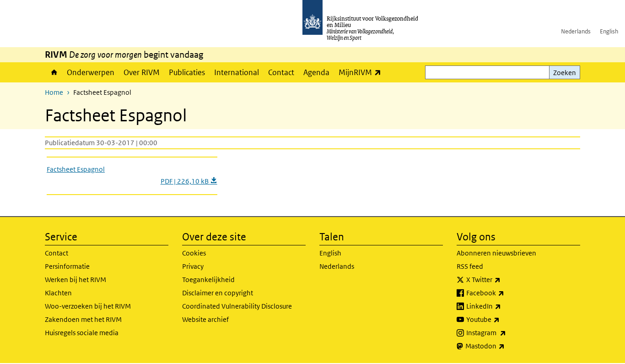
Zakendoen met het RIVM (83, 319)
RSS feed (470, 266)
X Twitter (503, 279)
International (236, 72)
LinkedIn (503, 305)
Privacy (193, 266)
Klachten (58, 292)
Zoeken (564, 72)
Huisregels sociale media (82, 332)
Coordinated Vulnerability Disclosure (237, 306)
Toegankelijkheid (208, 279)
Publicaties (187, 72)
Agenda (316, 72)
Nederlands (576, 31)
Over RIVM (142, 72)
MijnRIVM (362, 72)
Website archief (205, 319)
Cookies (194, 253)
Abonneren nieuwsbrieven (496, 253)
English (609, 31)
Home (53, 72)
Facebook (505, 292)
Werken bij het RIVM (75, 279)
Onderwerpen (90, 72)
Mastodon (505, 345)
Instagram (506, 332)
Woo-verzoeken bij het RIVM (88, 306)
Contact (281, 72)
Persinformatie (67, 266)
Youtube (503, 319)
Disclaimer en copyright (217, 292)
